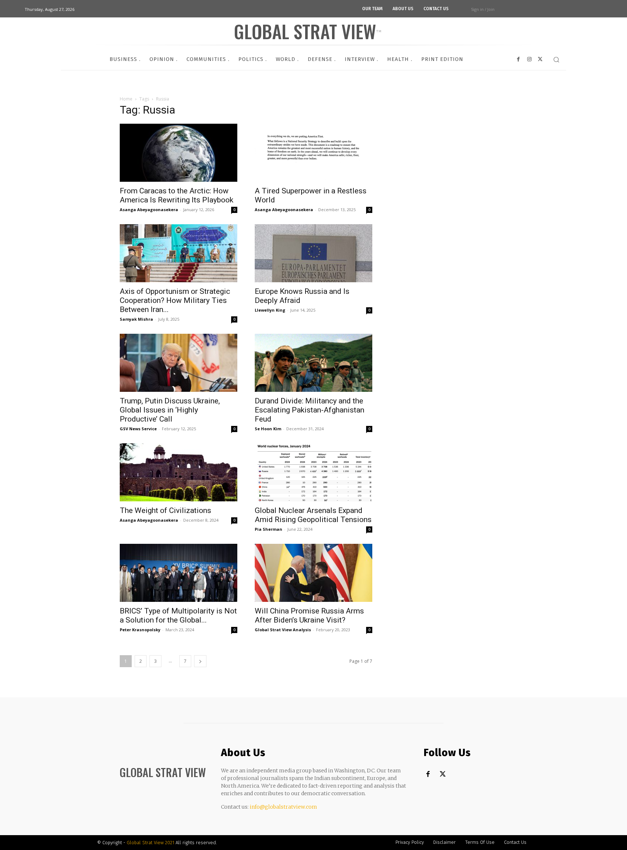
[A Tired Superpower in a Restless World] (313, 153)
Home (126, 99)
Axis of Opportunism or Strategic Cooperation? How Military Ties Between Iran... (175, 300)
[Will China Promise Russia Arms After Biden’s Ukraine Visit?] (313, 573)
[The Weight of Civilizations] (178, 472)
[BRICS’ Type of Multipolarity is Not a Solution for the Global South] (178, 573)
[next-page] (200, 661)
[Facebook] (428, 774)
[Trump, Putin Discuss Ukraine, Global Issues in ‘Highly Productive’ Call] (178, 363)
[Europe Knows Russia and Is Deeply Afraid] (313, 253)
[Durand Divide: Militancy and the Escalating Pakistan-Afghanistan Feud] (313, 363)
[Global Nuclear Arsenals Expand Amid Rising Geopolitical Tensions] (313, 472)
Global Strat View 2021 (151, 842)
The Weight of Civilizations (165, 510)
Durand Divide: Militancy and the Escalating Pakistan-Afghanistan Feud (309, 410)
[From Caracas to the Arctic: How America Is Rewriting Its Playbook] (178, 153)
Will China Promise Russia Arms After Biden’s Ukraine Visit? (309, 615)
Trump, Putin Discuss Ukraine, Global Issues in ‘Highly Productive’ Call (170, 410)
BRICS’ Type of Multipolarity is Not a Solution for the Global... (178, 615)
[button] (556, 59)
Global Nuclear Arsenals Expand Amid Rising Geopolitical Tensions (313, 515)
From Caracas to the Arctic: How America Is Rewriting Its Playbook (176, 195)
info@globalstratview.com (283, 807)
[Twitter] (442, 774)
